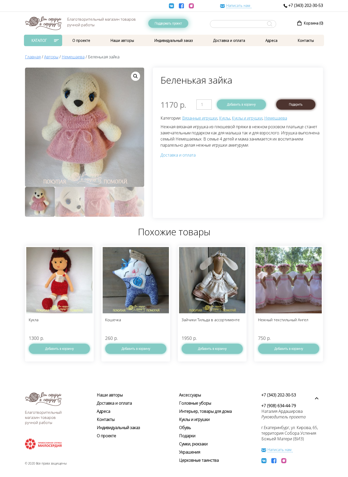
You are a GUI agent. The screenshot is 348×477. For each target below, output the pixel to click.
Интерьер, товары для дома (205, 411)
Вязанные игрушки (199, 118)
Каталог (39, 40)
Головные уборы (195, 403)
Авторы (51, 57)
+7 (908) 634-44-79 (278, 405)
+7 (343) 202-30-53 (305, 5)
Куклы (224, 118)
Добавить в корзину (241, 104)
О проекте (81, 40)
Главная (33, 57)
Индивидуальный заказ (173, 40)
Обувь (185, 427)
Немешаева (73, 57)
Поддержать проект (168, 23)
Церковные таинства (199, 460)
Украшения (189, 452)
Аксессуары (190, 395)
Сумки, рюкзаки (193, 444)
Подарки (187, 436)
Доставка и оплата (229, 40)
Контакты (306, 40)
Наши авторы (122, 40)
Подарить (296, 104)
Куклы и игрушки (247, 118)
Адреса (271, 40)
